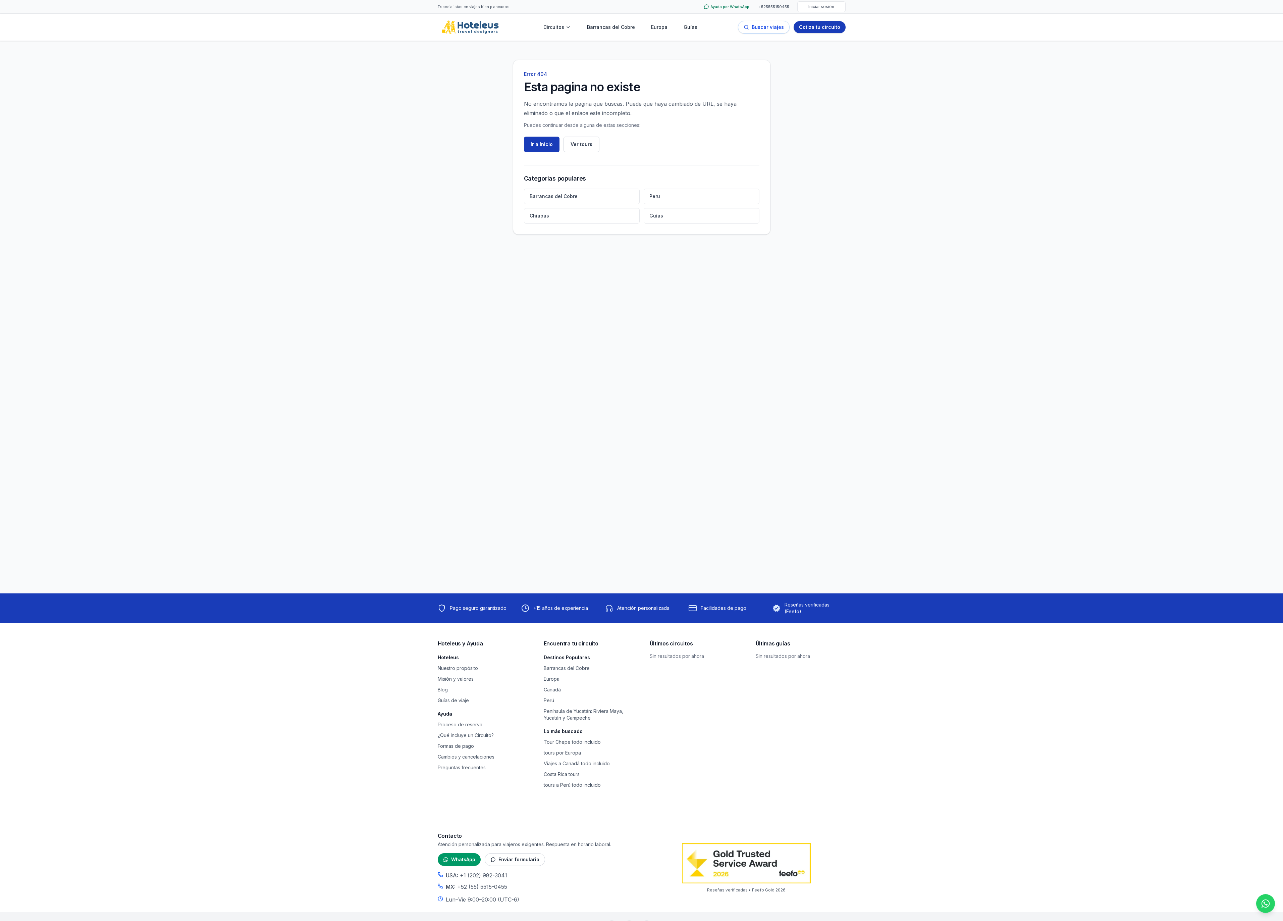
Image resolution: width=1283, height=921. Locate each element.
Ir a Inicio (542, 144)
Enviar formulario (518, 859)
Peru (654, 196)
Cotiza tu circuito (819, 27)
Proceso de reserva (460, 724)
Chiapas (539, 216)
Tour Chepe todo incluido (572, 742)
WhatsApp (463, 859)
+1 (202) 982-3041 (483, 875)
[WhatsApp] (1265, 903)
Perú (549, 700)
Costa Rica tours (562, 774)
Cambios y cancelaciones (466, 757)
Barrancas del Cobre (611, 27)
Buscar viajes (768, 27)
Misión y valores (456, 679)
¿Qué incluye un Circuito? (466, 735)
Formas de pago (456, 746)
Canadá (552, 689)
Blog (443, 689)
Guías (690, 27)
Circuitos (553, 27)
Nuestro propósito (458, 668)
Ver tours (581, 144)
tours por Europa (562, 753)
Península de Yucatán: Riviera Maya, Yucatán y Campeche (583, 714)
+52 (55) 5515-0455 (482, 886)
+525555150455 (774, 6)
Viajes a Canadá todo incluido (577, 763)
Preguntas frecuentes (462, 767)
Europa (659, 27)
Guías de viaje (453, 700)
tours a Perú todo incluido (572, 785)
